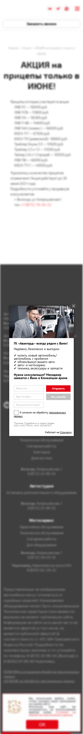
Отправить (58, 388)
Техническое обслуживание (42, 440)
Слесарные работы (41, 446)
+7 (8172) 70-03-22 (36, 205)
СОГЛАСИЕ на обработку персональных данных (38, 681)
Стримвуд (65, 432)
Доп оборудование (42, 545)
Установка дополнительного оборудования (41, 492)
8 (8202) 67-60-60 (18, 661)
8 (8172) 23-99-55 (41, 474)
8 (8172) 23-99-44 (42, 655)
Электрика (41, 452)
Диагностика (41, 458)
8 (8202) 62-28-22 (41, 570)
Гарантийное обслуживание (42, 527)
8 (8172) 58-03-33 (41, 557)
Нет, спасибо (58, 396)
